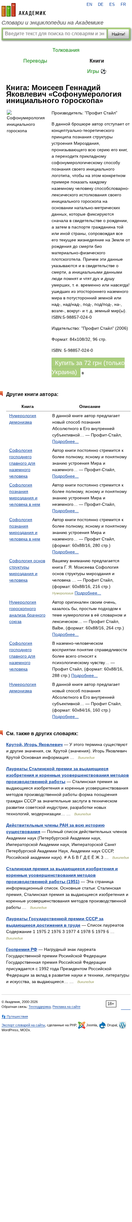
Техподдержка (40, 1007)
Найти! (118, 34)
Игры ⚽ (97, 71)
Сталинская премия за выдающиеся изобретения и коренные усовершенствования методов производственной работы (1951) (62, 875)
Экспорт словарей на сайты (23, 1025)
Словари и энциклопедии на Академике (52, 23)
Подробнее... (65, 441)
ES (112, 4)
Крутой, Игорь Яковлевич (34, 744)
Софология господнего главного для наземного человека (22, 463)
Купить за (88, 367)
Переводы (35, 60)
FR (123, 4)
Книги (97, 60)
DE (100, 4)
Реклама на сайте (66, 1007)
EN (89, 4)
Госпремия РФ (21, 949)
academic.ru (24, 10)
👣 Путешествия (15, 1016)
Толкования (66, 50)
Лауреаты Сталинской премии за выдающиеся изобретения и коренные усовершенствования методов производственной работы (67, 775)
